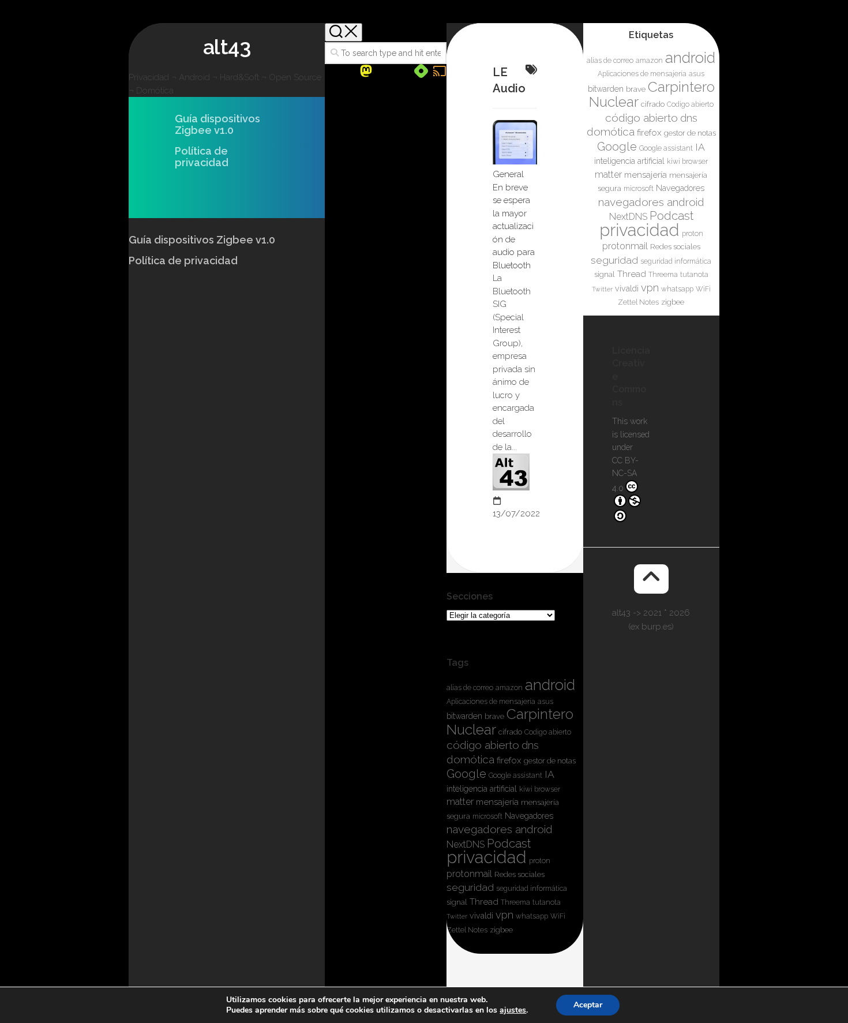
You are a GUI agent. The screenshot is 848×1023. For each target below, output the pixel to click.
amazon (509, 688)
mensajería (497, 802)
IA (549, 774)
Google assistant (515, 775)
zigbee (501, 929)
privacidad (486, 857)
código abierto (482, 745)
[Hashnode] (421, 71)
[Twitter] (384, 71)
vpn (504, 915)
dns (530, 745)
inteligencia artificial (481, 788)
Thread (484, 902)
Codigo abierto (547, 732)
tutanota (546, 902)
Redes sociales (519, 874)
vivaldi (481, 915)
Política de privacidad (201, 156)
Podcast (509, 843)
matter (460, 801)
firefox (509, 760)
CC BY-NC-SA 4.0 (625, 474)
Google (466, 774)
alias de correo (469, 688)
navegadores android (499, 829)
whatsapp (532, 916)
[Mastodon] (366, 71)
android (550, 685)
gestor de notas (550, 760)
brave (494, 716)
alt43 (227, 47)
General (508, 174)
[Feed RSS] (439, 71)
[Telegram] (403, 71)
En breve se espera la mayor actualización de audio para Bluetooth (514, 226)
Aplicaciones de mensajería (490, 702)
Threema (515, 902)
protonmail (469, 873)
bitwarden (464, 716)
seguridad (470, 887)
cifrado (510, 732)
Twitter (456, 916)
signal (456, 902)
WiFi (557, 916)
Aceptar (587, 1004)
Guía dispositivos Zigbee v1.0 (217, 124)
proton (539, 861)
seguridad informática (531, 889)
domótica (470, 759)
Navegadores (529, 815)
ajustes (513, 1010)
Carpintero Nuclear (509, 722)
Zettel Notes (466, 930)
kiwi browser (539, 789)
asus (545, 702)
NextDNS (465, 844)
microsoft (487, 816)
